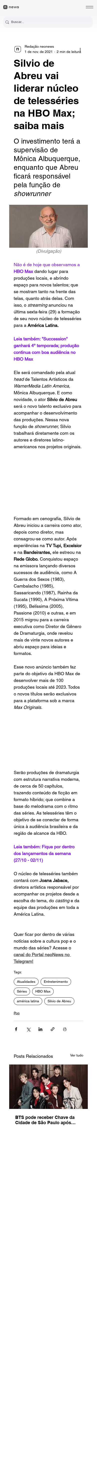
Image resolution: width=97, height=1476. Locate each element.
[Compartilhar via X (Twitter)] (28, 1029)
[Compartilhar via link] (52, 1029)
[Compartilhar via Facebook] (16, 1029)
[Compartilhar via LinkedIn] (40, 1029)
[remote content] (48, 482)
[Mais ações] (80, 49)
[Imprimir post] (64, 1029)
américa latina (28, 1001)
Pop (17, 1013)
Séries (22, 991)
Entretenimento (56, 982)
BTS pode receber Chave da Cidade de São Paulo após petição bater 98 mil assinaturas (45, 1120)
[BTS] (48, 1086)
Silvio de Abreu (59, 1001)
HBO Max (42, 991)
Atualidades (26, 982)
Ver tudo (76, 1055)
